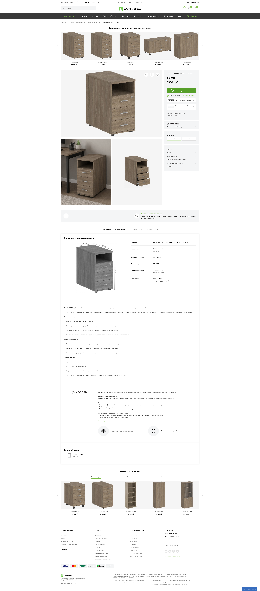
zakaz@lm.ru (174, 545)
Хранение (138, 16)
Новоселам (133, 550)
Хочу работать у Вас (67, 541)
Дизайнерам (133, 541)
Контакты (138, 2)
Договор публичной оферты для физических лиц (127, 582)
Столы (85, 16)
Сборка (97, 541)
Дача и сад (168, 16)
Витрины (152, 477)
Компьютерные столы (135, 477)
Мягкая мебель (153, 16)
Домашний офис (110, 16)
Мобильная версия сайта (172, 556)
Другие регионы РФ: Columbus (67, 2)
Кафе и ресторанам (136, 556)
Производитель (136, 229)
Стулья (95, 16)
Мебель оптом (134, 535)
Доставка (121, 2)
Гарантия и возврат (101, 538)
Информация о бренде (174, 127)
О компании (64, 535)
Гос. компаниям (134, 547)
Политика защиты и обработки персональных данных (128, 580)
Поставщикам (134, 538)
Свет (180, 16)
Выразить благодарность (103, 559)
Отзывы (63, 538)
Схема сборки (152, 229)
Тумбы (108, 477)
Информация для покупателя (69, 583)
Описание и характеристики (113, 229)
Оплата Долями (100, 550)
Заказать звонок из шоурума (151, 213)
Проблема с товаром (101, 556)
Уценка (63, 557)
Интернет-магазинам (136, 553)
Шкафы (119, 477)
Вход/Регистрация (192, 2)
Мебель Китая (128, 431)
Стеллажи (165, 477)
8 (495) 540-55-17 (82, 2)
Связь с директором (101, 553)
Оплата (130, 2)
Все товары (96, 477)
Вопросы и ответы (101, 544)
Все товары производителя (108, 421)
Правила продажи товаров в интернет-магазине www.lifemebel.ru (171, 580)
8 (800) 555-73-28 (172, 536)
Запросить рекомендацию (69, 544)
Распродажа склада (66, 554)
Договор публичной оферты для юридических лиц (170, 583)
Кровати (125, 16)
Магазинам (133, 544)
